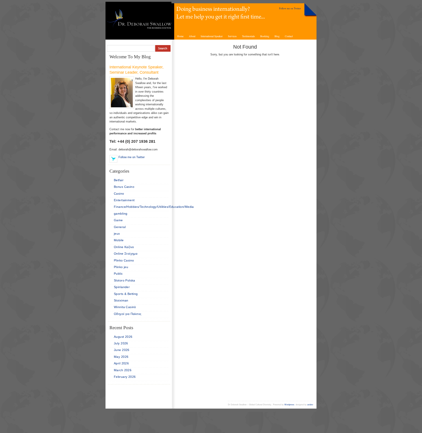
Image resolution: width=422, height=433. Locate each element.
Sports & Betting (126, 294)
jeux (117, 233)
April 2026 (121, 363)
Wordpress (289, 405)
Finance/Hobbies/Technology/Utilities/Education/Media (154, 206)
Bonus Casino (124, 186)
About (192, 36)
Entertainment (124, 200)
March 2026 (122, 370)
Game (118, 220)
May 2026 (121, 356)
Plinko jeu (121, 267)
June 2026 (121, 350)
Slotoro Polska (124, 280)
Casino (119, 193)
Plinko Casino (124, 260)
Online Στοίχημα (125, 253)
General (120, 227)
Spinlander (122, 287)
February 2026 (125, 376)
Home (180, 36)
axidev (310, 405)
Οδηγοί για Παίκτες (128, 314)
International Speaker (212, 36)
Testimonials (248, 36)
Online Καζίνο (124, 247)
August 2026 (123, 336)
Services (232, 36)
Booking (264, 36)
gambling (120, 213)
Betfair (119, 180)
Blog (277, 36)
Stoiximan (121, 300)
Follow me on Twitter (290, 8)
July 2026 (121, 343)
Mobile (119, 240)
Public (118, 273)
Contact (289, 36)
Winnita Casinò (125, 307)
